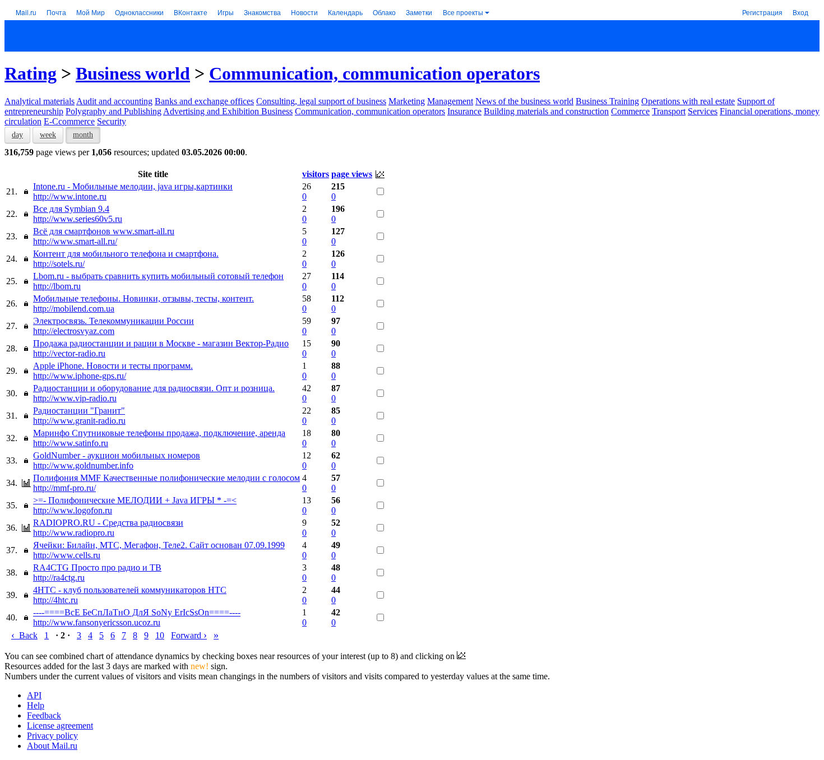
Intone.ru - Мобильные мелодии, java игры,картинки (133, 186)
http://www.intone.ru (70, 196)
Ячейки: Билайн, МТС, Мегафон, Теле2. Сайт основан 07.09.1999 (159, 545)
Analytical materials (39, 101)
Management (450, 101)
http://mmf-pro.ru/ (64, 488)
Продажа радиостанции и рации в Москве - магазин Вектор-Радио (161, 343)
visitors (315, 174)
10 (159, 635)
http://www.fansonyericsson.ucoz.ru (96, 622)
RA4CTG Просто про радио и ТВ (97, 567)
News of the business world (524, 101)
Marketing (406, 101)
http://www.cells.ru (66, 555)
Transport (669, 111)
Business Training (607, 101)
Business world (133, 73)
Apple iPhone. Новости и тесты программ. (113, 365)
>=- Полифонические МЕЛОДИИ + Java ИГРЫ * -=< (135, 500)
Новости (304, 12)
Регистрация (762, 12)
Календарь (345, 12)
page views (351, 174)
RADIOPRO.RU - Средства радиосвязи (108, 522)
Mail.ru (26, 12)
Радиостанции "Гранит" (79, 410)
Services (702, 111)
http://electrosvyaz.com (73, 331)
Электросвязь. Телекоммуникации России (113, 321)
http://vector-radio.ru (69, 353)
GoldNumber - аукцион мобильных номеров (116, 455)
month (83, 135)
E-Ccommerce (69, 121)
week (48, 135)
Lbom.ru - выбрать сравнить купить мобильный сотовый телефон (158, 276)
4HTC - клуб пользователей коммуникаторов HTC (129, 590)
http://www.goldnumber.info (83, 465)
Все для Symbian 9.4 (71, 209)
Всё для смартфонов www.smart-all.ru (103, 231)
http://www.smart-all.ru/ (75, 241)
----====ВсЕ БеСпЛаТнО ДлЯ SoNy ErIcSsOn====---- (136, 612)
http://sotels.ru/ (59, 263)
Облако (384, 12)
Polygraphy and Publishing (113, 111)
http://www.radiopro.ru (73, 532)
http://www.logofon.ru (72, 510)
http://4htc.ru (55, 600)
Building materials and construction (546, 111)
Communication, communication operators (374, 73)
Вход (800, 12)
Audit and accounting (114, 101)
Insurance (464, 111)
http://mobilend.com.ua (73, 308)
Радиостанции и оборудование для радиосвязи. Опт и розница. (154, 388)
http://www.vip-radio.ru (75, 398)
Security (111, 121)
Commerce (630, 111)
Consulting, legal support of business (321, 101)
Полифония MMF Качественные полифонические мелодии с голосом (166, 478)
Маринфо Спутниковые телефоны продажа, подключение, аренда (159, 433)
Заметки (419, 12)
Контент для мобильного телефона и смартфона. (126, 253)
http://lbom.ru (57, 286)
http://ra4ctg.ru (59, 577)
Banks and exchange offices (204, 101)
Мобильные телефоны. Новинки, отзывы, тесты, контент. (143, 298)
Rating (30, 73)
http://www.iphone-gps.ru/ (79, 376)
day (17, 135)
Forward (189, 635)
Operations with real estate (688, 101)
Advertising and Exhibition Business (228, 111)
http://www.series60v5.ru (77, 219)
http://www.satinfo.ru (70, 443)
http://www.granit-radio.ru (79, 420)
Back (24, 635)
